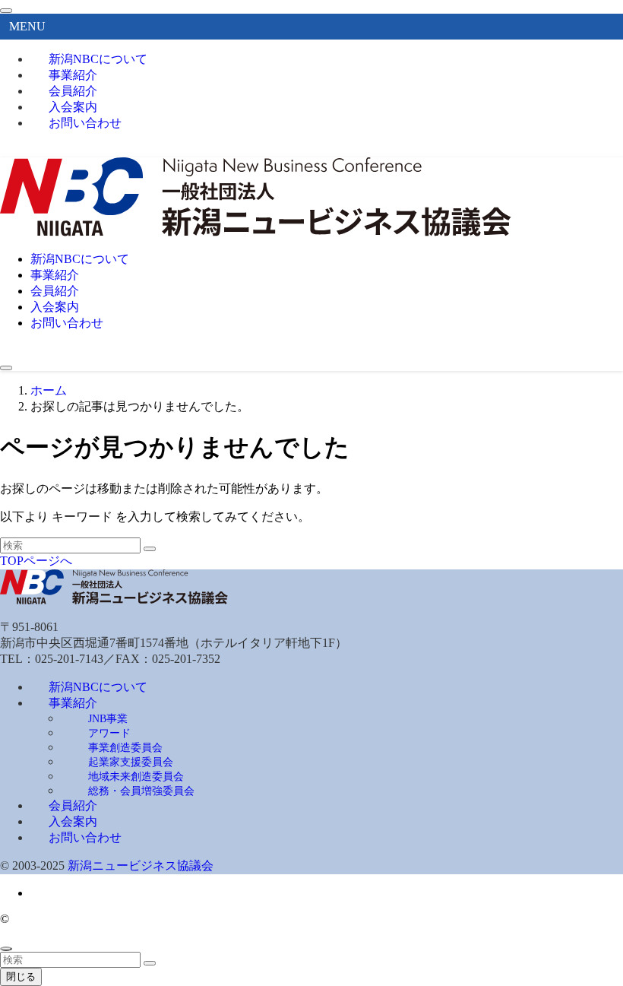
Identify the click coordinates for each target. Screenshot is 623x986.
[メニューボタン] (6, 368)
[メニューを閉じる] (6, 10)
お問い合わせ (85, 122)
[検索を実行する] (150, 549)
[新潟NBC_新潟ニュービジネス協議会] (255, 232)
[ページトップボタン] (6, 948)
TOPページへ (36, 560)
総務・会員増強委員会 (141, 791)
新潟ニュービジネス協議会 (140, 865)
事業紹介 (73, 702)
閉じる (21, 976)
